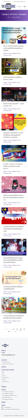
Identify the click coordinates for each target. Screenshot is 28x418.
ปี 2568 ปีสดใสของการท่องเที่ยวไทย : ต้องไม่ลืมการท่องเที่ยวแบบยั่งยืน (13, 317)
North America (5, 377)
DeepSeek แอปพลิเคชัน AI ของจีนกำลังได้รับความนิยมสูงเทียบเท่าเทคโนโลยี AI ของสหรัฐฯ (13, 135)
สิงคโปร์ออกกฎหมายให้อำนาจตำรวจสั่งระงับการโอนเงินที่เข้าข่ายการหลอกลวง (13, 197)
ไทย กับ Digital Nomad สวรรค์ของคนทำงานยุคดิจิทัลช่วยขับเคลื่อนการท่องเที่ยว (13, 48)
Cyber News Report (6, 397)
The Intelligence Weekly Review (9, 395)
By (14, 53)
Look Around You (6, 362)
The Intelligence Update (7, 393)
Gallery (3, 402)
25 (24, 329)
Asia (3, 373)
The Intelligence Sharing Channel (12, 409)
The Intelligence (7, 407)
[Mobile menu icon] (25, 6)
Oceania (4, 379)
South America (5, 381)
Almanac (3, 387)
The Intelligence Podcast (8, 391)
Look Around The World (7, 364)
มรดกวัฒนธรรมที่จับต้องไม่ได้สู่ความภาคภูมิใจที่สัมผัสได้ (13, 288)
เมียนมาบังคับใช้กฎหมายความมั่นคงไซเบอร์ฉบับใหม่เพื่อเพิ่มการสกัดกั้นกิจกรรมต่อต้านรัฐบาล (13, 260)
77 (16, 331)
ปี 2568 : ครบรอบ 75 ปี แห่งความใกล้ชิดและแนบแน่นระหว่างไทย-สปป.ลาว (13, 166)
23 (17, 329)
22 (13, 329)
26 (9, 331)
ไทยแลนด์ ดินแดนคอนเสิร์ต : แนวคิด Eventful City (13, 105)
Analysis (5, 53)
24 (20, 329)
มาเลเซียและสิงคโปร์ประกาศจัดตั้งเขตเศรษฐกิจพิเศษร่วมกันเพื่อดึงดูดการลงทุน (13, 229)
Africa (3, 371)
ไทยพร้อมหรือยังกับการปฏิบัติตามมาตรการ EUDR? (12, 78)
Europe (3, 375)
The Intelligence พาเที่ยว (7, 399)
